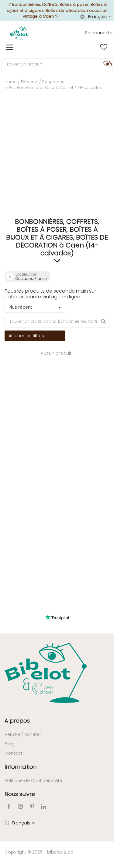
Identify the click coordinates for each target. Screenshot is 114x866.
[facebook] (9, 806)
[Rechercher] (106, 62)
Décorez (29, 82)
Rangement (54, 82)
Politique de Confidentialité (33, 780)
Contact (13, 753)
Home (11, 82)
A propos (17, 720)
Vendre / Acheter (23, 734)
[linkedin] (43, 806)
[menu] (9, 47)
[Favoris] (103, 47)
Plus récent (20, 307)
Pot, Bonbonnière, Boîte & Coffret (41, 87)
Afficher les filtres (26, 336)
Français (97, 17)
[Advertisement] (57, 156)
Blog (9, 744)
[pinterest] (32, 806)
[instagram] (20, 806)
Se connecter (99, 33)
